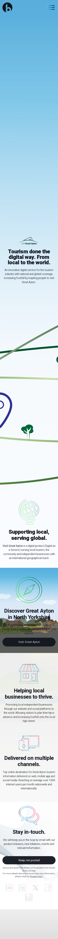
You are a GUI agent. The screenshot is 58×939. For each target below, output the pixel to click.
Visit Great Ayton (29, 642)
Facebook (48, 887)
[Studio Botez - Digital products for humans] (7, 7)
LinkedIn (22, 887)
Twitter (35, 887)
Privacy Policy (36, 876)
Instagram (29, 897)
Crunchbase (9, 887)
